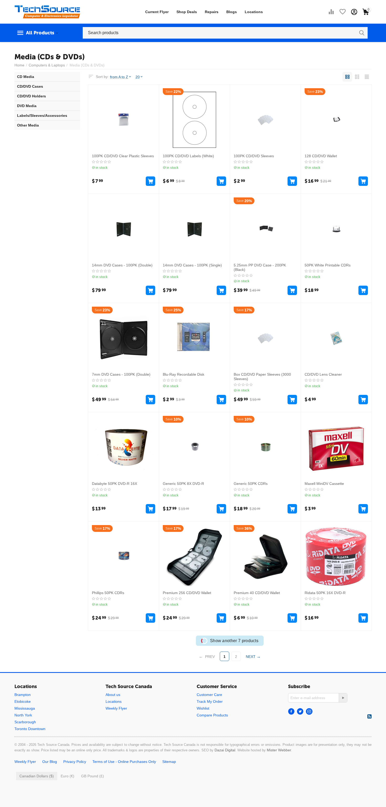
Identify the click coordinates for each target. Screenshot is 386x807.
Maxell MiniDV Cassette (324, 483)
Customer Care (209, 695)
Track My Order (210, 701)
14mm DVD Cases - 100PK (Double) (122, 265)
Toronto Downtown (29, 729)
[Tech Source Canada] (47, 11)
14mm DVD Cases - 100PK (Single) (192, 265)
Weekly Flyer (116, 708)
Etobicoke (22, 701)
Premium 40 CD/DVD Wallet (257, 593)
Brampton (22, 695)
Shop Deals (186, 12)
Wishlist (203, 708)
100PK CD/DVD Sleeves (254, 156)
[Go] (343, 697)
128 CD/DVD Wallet (321, 156)
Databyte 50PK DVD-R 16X (114, 483)
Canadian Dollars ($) (36, 776)
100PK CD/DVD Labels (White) (188, 156)
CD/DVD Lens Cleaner (323, 374)
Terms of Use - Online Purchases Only (124, 761)
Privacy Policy (74, 761)
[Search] (362, 33)
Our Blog (49, 761)
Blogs (231, 12)
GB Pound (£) (92, 776)
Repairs (211, 12)
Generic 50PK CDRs (251, 483)
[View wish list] (342, 12)
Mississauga (24, 708)
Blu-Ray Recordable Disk (183, 374)
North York (23, 715)
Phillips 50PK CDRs (108, 593)
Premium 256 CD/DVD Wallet (187, 593)
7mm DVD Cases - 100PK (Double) (121, 374)
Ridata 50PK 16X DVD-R (325, 593)
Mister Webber (279, 750)
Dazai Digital (225, 750)
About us (113, 695)
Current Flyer (157, 12)
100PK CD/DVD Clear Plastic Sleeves (123, 156)
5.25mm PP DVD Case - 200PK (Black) (260, 267)
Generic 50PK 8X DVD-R (183, 483)
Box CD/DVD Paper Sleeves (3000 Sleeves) (262, 376)
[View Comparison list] (331, 12)
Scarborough (25, 722)
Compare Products (212, 715)
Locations (254, 12)
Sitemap (169, 761)
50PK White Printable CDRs (328, 265)
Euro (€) (67, 776)
